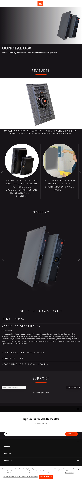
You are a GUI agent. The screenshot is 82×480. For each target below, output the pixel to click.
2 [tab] (41, 139)
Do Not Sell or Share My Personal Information (21, 477)
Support (7, 446)
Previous (1, 110)
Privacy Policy (69, 473)
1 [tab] (39, 139)
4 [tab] (44, 201)
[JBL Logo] (41, 4)
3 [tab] (43, 139)
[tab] (37, 296)
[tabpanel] (41, 108)
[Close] (79, 469)
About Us (7, 453)
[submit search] (24, 387)
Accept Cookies (46, 477)
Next (80, 110)
